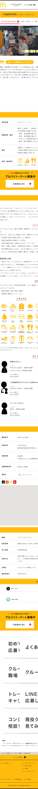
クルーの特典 (25, 768)
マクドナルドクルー (9, 21)
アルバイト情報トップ (5, 763)
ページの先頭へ (18, 757)
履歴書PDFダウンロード (31, 743)
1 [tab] (24, 57)
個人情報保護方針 (17, 779)
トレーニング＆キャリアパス (28, 771)
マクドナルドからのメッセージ (16, 5)
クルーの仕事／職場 (30, 4)
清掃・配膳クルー (28, 21)
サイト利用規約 (27, 779)
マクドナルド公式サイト (6, 779)
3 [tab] (29, 57)
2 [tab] (26, 57)
